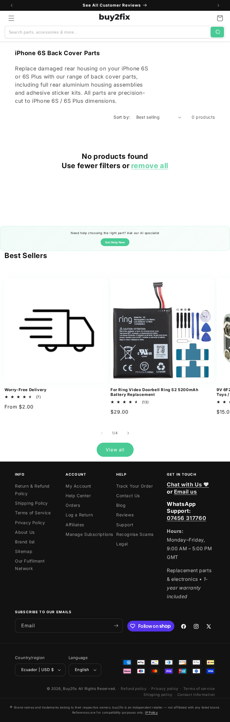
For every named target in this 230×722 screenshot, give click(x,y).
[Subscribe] (115, 626)
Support (124, 524)
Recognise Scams (135, 534)
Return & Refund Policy (32, 489)
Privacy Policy (30, 522)
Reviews (125, 514)
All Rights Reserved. (97, 688)
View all (115, 450)
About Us (25, 532)
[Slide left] (101, 433)
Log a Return (79, 514)
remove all (149, 165)
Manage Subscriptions (89, 534)
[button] (11, 18)
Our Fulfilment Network (30, 564)
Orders (73, 505)
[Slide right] (128, 433)
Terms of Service (33, 512)
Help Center (78, 495)
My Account (78, 486)
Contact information (196, 694)
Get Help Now (115, 242)
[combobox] (108, 32)
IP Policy (151, 712)
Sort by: (122, 117)
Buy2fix (70, 688)
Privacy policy (164, 688)
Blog (120, 505)
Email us (185, 492)
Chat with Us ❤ (188, 484)
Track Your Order (134, 486)
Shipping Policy (31, 503)
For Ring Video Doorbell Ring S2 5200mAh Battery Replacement (154, 392)
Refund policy (133, 688)
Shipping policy (157, 694)
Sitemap (23, 551)
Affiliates (75, 524)
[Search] (217, 32)
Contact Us (128, 495)
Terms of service (199, 688)
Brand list (25, 541)
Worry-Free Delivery (25, 389)
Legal (122, 543)
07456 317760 (186, 518)
